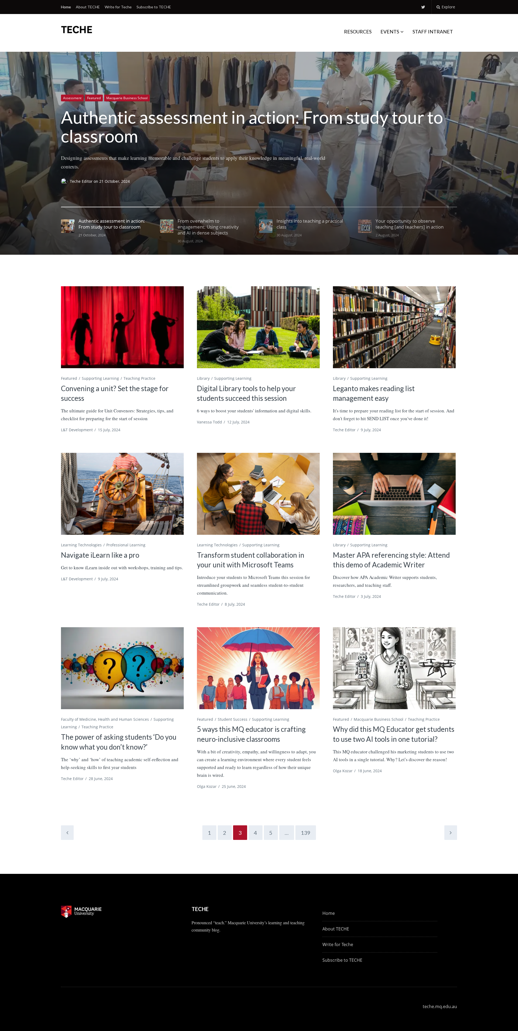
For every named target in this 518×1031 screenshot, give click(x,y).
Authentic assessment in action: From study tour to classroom (252, 126)
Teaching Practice (139, 378)
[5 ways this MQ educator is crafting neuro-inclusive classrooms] (258, 668)
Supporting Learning (100, 378)
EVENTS (389, 32)
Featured (94, 98)
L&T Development (77, 429)
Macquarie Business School (127, 98)
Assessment (72, 98)
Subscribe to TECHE (154, 7)
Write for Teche (118, 7)
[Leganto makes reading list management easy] (394, 327)
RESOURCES (358, 32)
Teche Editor (82, 181)
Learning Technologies (81, 544)
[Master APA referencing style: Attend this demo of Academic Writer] (394, 494)
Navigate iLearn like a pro (100, 555)
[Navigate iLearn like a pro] (122, 494)
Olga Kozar (207, 786)
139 (306, 832)
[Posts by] (65, 181)
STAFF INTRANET (433, 32)
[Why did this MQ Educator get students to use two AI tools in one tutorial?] (394, 668)
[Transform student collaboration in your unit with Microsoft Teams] (258, 494)
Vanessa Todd (209, 422)
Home (66, 7)
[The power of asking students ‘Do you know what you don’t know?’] (122, 668)
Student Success (232, 719)
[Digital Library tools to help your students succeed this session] (258, 327)
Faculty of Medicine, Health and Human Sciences (105, 719)
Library (203, 378)
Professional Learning (125, 544)
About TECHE (88, 7)
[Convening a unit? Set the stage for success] (122, 327)
